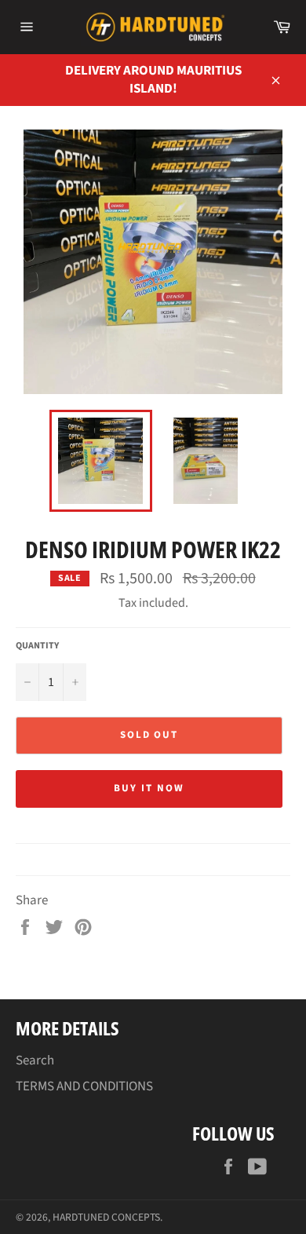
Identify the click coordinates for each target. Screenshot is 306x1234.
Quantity (37, 646)
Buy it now (149, 788)
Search (35, 1060)
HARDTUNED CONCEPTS (106, 1217)
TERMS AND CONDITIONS (84, 1086)
